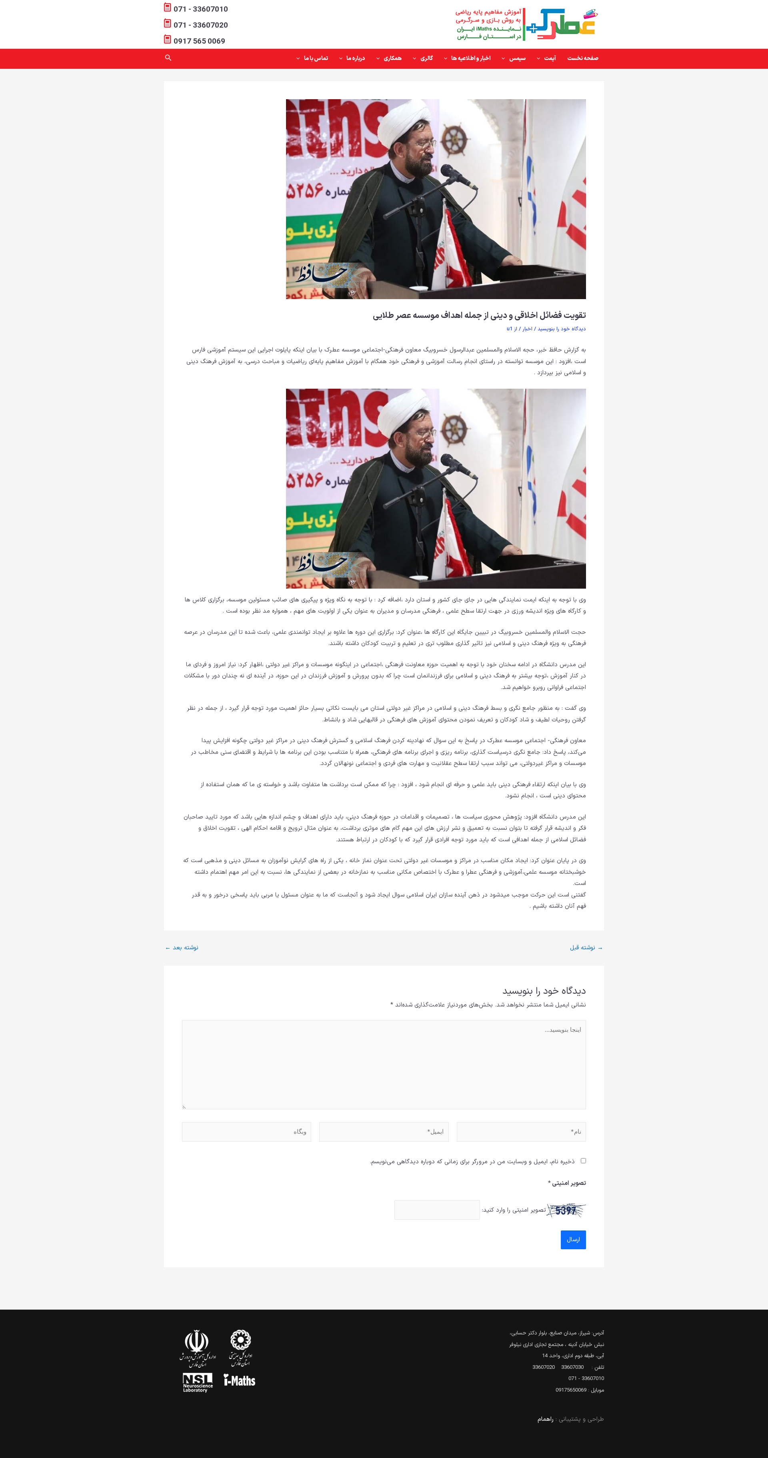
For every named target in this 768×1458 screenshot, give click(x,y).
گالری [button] (426, 58)
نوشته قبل (586, 948)
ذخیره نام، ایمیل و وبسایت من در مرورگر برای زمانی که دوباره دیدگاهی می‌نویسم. (472, 1161)
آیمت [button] (550, 58)
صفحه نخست (582, 58)
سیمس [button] (517, 58)
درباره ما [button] (355, 58)
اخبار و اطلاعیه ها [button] (470, 58)
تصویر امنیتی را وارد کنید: (514, 1210)
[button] (540, 59)
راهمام (546, 1419)
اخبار (527, 329)
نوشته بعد (181, 948)
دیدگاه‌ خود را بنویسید (562, 329)
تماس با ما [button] (316, 58)
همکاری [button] (393, 58)
